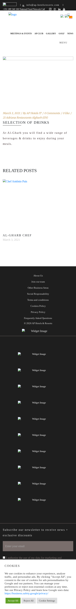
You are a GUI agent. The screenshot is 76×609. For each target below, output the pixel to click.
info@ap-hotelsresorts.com (42, 5)
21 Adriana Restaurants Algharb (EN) (25, 117)
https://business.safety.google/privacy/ (26, 593)
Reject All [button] (29, 600)
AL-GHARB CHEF (17, 235)
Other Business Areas (38, 287)
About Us (38, 275)
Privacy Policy (38, 312)
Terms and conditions (38, 300)
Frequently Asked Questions (38, 318)
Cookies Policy (38, 306)
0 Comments (52, 113)
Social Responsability (38, 293)
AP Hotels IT (34, 113)
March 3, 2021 (11, 113)
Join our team (38, 281)
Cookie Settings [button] (47, 600)
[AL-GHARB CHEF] (38, 204)
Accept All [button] (13, 600)
